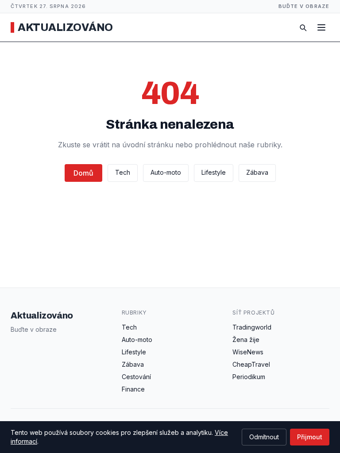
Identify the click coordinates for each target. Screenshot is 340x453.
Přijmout (309, 437)
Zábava (257, 172)
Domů (83, 173)
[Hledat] (303, 27)
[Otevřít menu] (321, 27)
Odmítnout (264, 437)
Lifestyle (213, 172)
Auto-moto (166, 172)
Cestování (136, 376)
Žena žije (245, 339)
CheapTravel (251, 364)
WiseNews (247, 352)
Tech (122, 172)
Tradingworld (251, 327)
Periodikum (248, 376)
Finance (133, 389)
